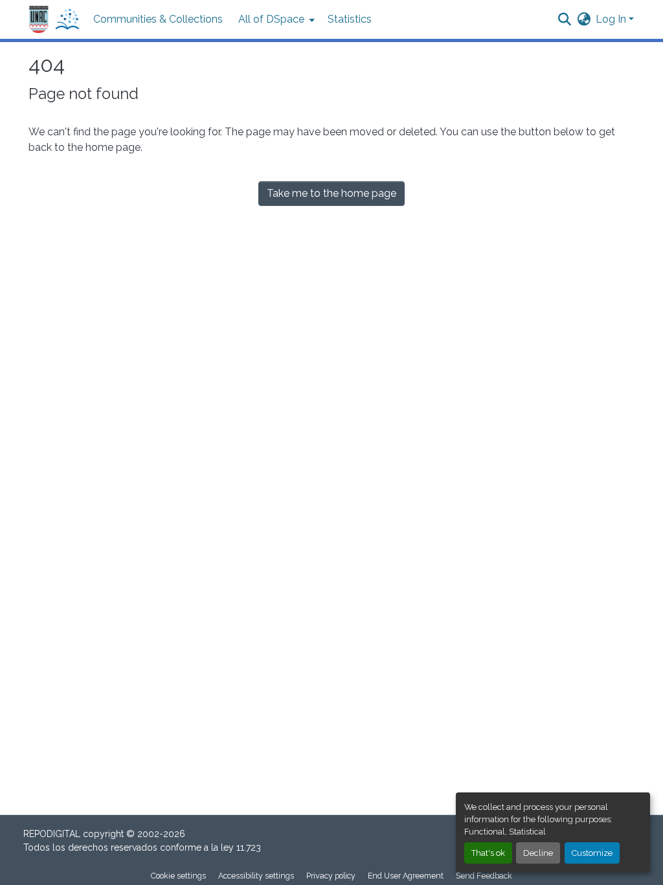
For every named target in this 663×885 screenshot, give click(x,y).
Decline (538, 853)
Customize (592, 853)
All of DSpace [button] (271, 19)
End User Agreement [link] (406, 875)
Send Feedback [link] (484, 875)
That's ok (488, 853)
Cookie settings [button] (178, 875)
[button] (54, 20)
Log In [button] (612, 19)
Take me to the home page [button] (331, 193)
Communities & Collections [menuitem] (158, 19)
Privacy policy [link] (330, 875)
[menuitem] (275, 19)
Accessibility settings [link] (256, 875)
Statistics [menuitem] (350, 19)
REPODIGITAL (53, 834)
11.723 (248, 847)
